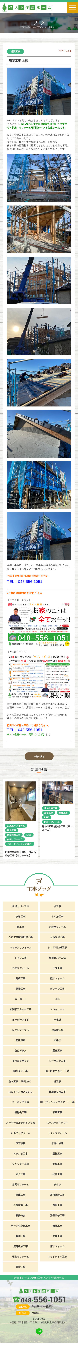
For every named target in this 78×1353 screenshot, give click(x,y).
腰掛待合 (20, 1215)
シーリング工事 (57, 1060)
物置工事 (57, 1174)
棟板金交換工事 (57, 1091)
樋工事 (57, 1081)
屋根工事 (57, 1153)
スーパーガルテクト (57, 1122)
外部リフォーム (20, 968)
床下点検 (20, 1143)
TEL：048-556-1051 (24, 581)
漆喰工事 (20, 916)
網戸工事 (20, 1174)
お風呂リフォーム (16, 825)
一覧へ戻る (39, 756)
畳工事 (20, 927)
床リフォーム (57, 1246)
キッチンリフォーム (20, 947)
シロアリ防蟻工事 (57, 947)
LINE (28, 835)
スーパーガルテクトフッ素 (20, 1122)
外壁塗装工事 (20, 1205)
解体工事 (63, 813)
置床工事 (57, 1050)
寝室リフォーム (20, 1256)
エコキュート (57, 1009)
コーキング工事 (20, 1102)
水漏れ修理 (57, 1143)
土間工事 (57, 968)
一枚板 (57, 1019)
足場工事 (20, 988)
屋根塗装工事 (57, 1194)
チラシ (57, 1184)
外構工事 (20, 978)
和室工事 (57, 1112)
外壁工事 (20, 1267)
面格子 (57, 1040)
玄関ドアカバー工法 (20, 1009)
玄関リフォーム (20, 1184)
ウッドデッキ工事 (57, 1256)
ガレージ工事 (57, 988)
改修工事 (11, 830)
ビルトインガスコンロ (21, 1091)
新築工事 (57, 1225)
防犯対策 (20, 1040)
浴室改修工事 (13, 835)
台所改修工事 (57, 937)
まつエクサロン (20, 1060)
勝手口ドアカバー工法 (57, 1071)
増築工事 (15, 51)
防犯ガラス (21, 1050)
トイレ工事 (21, 957)
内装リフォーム (15, 839)
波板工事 (57, 1164)
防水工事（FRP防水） (21, 1081)
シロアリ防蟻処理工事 (21, 937)
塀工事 (57, 906)
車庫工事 (20, 1194)
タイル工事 (57, 916)
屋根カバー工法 (20, 906)
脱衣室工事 (57, 1030)
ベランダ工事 (20, 1153)
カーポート (21, 999)
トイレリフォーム (57, 1133)
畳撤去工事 (21, 1112)
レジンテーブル (20, 1030)
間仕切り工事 (20, 1071)
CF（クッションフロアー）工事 (19, 844)
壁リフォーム (57, 978)
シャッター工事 (20, 1164)
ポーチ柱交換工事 (20, 1225)
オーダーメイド (20, 1019)
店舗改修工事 (50, 808)
